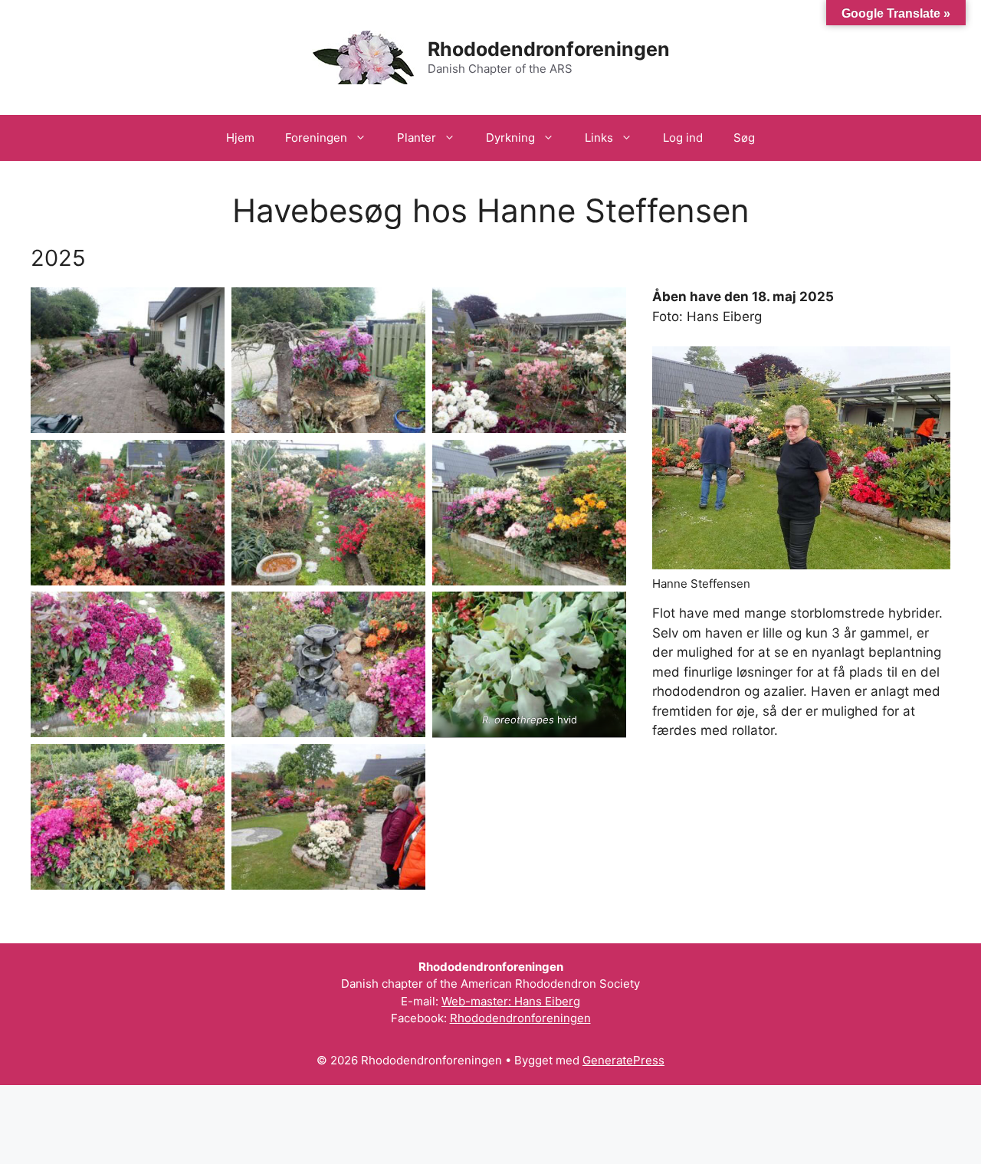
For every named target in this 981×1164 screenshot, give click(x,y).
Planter (416, 137)
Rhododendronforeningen (549, 49)
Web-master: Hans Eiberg (510, 1001)
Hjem (240, 137)
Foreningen (316, 137)
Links (599, 137)
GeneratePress (623, 1060)
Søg (744, 137)
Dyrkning (510, 137)
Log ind (683, 137)
